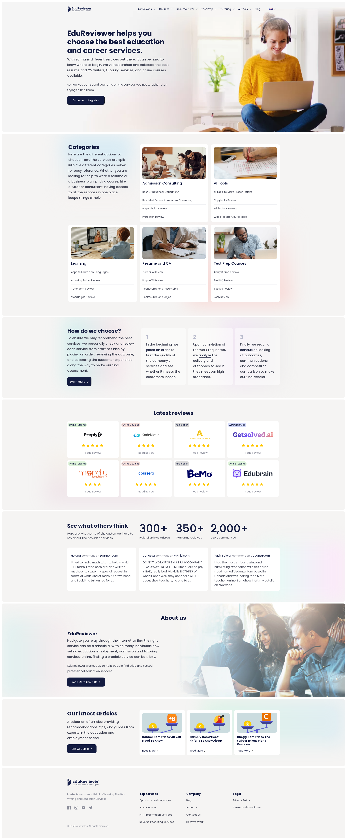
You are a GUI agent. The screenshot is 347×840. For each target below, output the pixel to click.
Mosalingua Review (83, 297)
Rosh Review (221, 297)
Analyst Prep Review (226, 272)
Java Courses (148, 807)
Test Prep (207, 9)
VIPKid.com (182, 556)
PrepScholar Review (154, 208)
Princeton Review (153, 217)
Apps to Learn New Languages (90, 272)
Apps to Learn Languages (155, 800)
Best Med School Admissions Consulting (167, 200)
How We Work (195, 822)
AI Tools (243, 9)
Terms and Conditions (247, 807)
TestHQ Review (223, 280)
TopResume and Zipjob (156, 297)
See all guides (80, 749)
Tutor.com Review (82, 288)
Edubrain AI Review (225, 208)
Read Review (93, 453)
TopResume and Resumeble (160, 288)
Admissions (145, 9)
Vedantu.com (260, 556)
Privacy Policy (241, 800)
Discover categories (86, 100)
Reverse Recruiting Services (157, 822)
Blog (257, 9)
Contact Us (193, 815)
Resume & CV (185, 9)
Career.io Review (152, 272)
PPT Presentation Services (156, 815)
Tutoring (225, 9)
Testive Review (223, 288)
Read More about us (85, 682)
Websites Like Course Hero (230, 217)
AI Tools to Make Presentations (233, 192)
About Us (192, 807)
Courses (164, 9)
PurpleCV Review (152, 280)
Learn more (78, 381)
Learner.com (109, 556)
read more (149, 750)
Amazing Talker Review (85, 280)
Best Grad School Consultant (160, 192)
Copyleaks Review (225, 200)
